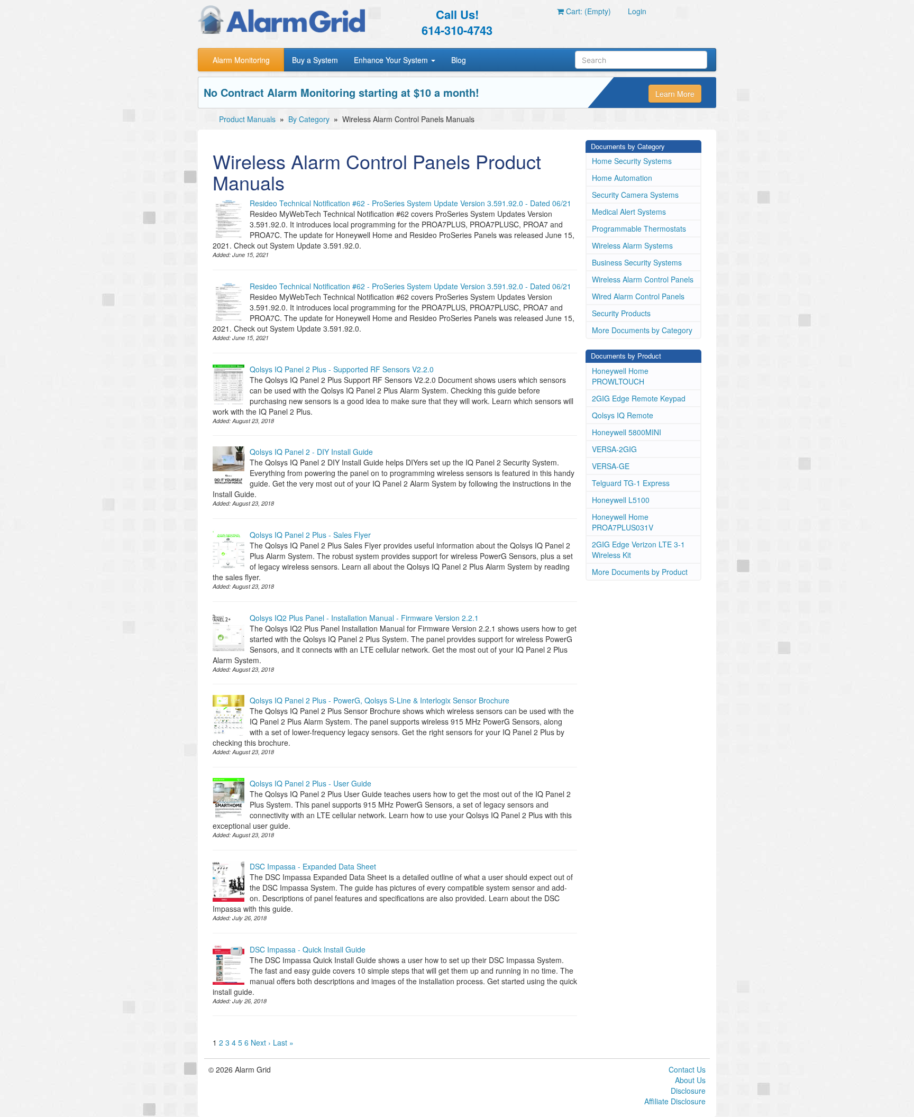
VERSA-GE (610, 466)
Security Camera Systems (635, 194)
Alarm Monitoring (241, 59)
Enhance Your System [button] (392, 59)
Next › (261, 1042)
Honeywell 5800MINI (626, 432)
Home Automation (622, 177)
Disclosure (688, 1090)
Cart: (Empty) (587, 11)
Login (637, 11)
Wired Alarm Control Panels (638, 296)
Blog (458, 59)
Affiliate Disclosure (675, 1101)
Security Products (621, 313)
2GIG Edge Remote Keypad (639, 398)
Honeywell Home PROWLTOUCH (620, 376)
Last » (283, 1042)
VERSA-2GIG (614, 449)
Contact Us (687, 1069)
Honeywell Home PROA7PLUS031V (622, 522)
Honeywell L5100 (621, 500)
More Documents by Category (642, 330)
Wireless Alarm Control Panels (642, 279)
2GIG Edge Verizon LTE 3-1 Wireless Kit (638, 549)
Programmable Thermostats (639, 228)
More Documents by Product (640, 571)
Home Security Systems (632, 160)
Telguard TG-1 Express (631, 483)
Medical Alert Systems (629, 211)
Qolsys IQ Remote (622, 415)
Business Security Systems (637, 262)
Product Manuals (247, 119)
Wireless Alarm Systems (632, 245)
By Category (309, 119)
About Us (690, 1080)
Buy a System (315, 59)
